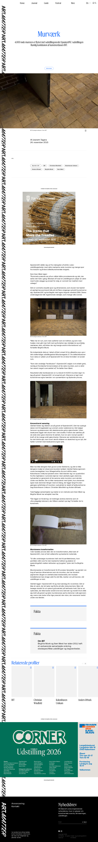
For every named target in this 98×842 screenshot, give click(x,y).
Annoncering (17, 804)
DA (87, 3)
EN (90, 3)
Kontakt (15, 806)
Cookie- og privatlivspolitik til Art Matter (78, 836)
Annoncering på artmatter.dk (49, 247)
